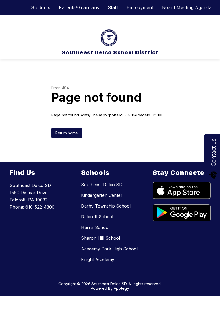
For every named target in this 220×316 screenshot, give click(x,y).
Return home (66, 133)
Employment (140, 7)
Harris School (95, 227)
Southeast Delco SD (101, 184)
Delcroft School (97, 216)
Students (40, 7)
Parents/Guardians (79, 7)
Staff (113, 7)
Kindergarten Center (101, 195)
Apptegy (121, 288)
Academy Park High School (109, 248)
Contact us (213, 152)
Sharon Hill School (100, 238)
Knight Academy (97, 259)
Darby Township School (106, 206)
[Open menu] (14, 37)
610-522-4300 (39, 207)
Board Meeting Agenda (186, 7)
